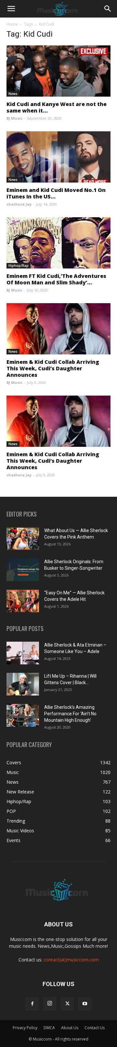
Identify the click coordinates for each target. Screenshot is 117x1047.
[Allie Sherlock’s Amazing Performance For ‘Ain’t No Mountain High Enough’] (22, 715)
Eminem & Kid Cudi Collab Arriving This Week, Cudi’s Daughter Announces (52, 368)
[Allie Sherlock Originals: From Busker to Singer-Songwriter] (22, 569)
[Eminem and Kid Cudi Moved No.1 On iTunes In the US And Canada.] (58, 157)
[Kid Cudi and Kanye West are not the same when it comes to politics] (58, 71)
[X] (67, 1003)
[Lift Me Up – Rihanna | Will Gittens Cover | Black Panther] (22, 684)
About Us (69, 1027)
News (13, 93)
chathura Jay (19, 204)
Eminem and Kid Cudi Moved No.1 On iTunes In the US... (56, 193)
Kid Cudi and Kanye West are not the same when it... (56, 107)
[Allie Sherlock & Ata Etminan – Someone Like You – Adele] (22, 653)
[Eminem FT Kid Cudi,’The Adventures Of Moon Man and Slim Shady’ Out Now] (58, 242)
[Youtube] (84, 1003)
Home (12, 24)
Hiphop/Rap (18, 265)
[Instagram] (49, 1003)
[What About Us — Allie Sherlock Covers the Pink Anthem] (22, 538)
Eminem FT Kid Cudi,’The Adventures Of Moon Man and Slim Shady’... (56, 279)
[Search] (108, 9)
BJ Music (14, 118)
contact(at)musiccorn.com (71, 960)
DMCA (49, 1027)
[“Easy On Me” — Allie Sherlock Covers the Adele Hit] (22, 600)
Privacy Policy (25, 1027)
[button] (11, 9)
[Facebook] (32, 1003)
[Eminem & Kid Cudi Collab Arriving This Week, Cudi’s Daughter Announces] (58, 328)
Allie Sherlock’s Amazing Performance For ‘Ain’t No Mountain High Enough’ (70, 714)
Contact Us (94, 1027)
